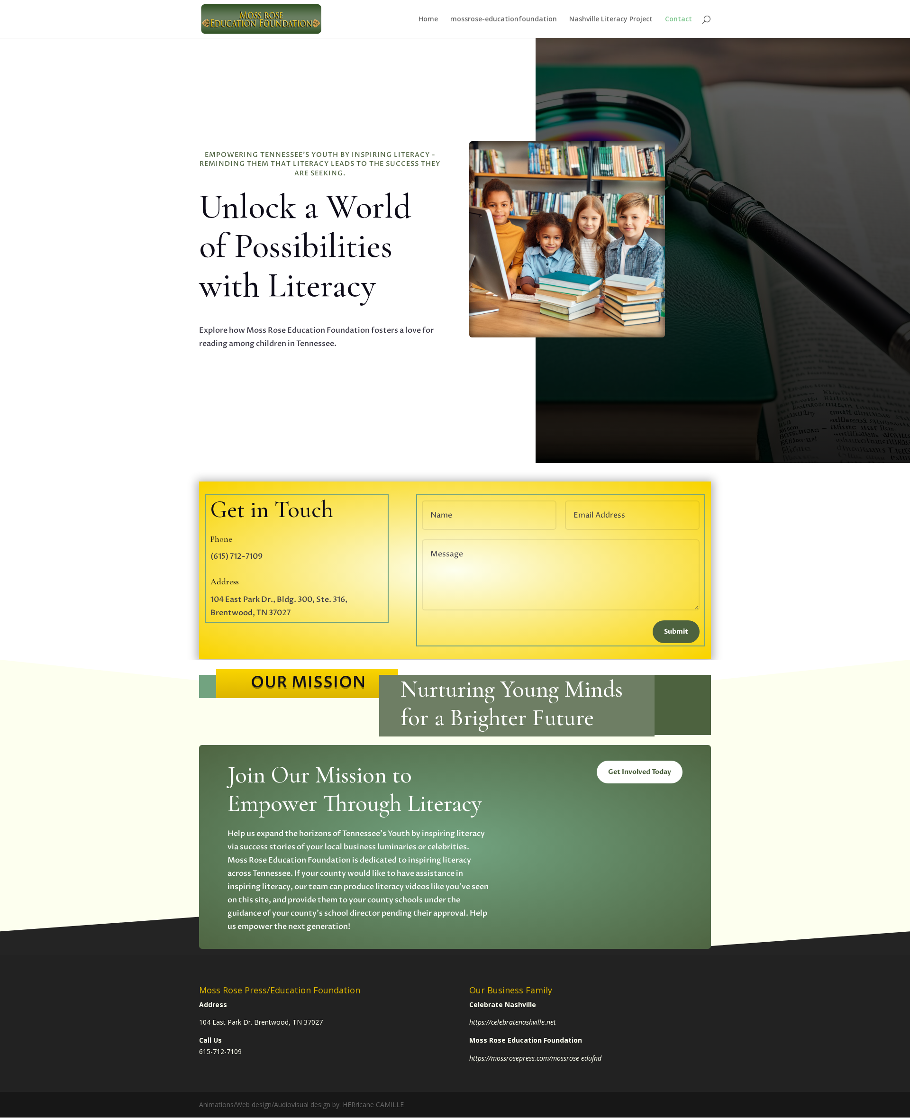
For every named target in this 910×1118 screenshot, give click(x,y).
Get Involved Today (639, 771)
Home (428, 19)
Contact (678, 19)
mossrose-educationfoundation (503, 19)
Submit (676, 631)
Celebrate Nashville (502, 1004)
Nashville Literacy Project (611, 19)
